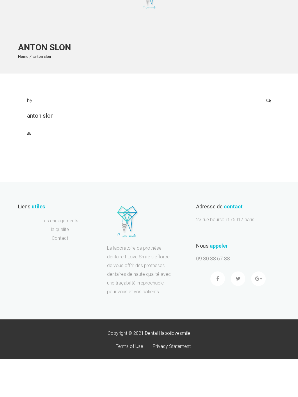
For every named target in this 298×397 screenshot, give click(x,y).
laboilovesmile (175, 333)
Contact (60, 238)
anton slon (42, 56)
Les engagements (60, 220)
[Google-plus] (258, 278)
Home (23, 56)
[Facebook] (217, 278)
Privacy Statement (172, 346)
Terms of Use (129, 346)
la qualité (60, 229)
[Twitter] (238, 278)
